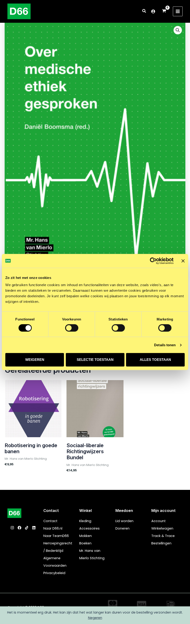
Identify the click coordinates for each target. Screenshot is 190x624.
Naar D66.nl (52, 528)
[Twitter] (26, 528)
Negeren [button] (95, 617)
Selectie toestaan (95, 360)
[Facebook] (19, 528)
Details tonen (165, 345)
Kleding (85, 521)
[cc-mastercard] (112, 603)
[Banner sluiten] (183, 260)
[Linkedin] (34, 528)
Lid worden (124, 521)
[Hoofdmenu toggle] (178, 11)
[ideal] (171, 604)
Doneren (122, 528)
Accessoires (89, 528)
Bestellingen (161, 543)
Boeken (85, 543)
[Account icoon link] (153, 11)
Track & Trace (163, 535)
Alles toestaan (155, 360)
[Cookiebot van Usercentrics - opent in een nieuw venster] (153, 260)
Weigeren (34, 360)
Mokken (85, 535)
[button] (144, 11)
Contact (50, 521)
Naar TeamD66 (56, 535)
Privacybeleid (54, 573)
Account (158, 521)
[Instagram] (12, 528)
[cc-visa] (141, 604)
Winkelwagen (162, 528)
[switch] (71, 328)
